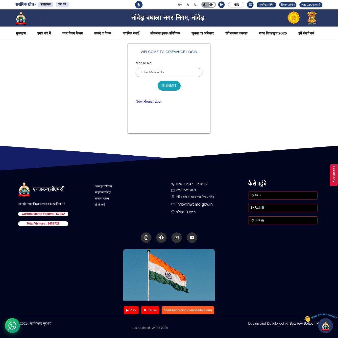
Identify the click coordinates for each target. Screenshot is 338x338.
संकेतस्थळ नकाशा (236, 33)
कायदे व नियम (102, 33)
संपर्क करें (100, 204)
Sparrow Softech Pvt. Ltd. (309, 323)
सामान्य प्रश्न (102, 198)
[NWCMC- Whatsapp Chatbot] (12, 325)
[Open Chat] (325, 325)
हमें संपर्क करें (306, 33)
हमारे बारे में (44, 33)
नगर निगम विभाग (72, 33)
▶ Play (131, 310)
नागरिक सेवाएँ (131, 33)
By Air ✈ (255, 195)
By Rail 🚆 (257, 207)
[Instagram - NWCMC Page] (146, 237)
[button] (221, 4)
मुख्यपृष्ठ (21, 33)
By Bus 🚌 (257, 220)
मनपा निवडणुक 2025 (273, 33)
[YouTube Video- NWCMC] (192, 237)
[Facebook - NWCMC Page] (161, 237)
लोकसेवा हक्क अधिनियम (165, 33)
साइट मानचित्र (103, 192)
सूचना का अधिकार (203, 33)
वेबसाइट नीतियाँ (103, 186)
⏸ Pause (150, 310)
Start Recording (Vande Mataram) (188, 310)
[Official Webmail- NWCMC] (176, 237)
